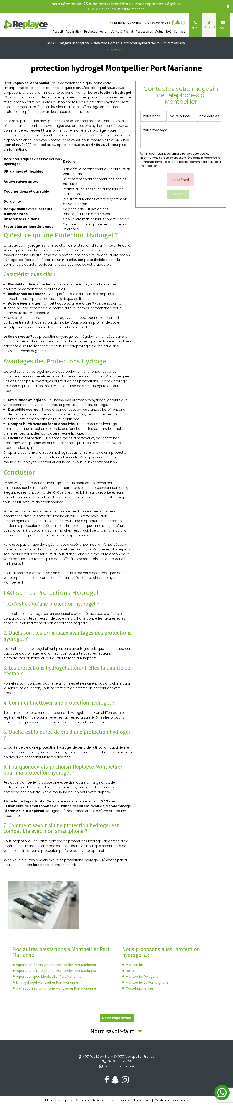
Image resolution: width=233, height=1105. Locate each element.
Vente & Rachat (122, 32)
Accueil (58, 32)
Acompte (210, 27)
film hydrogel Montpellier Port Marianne (47, 982)
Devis (223, 28)
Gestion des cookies (171, 1100)
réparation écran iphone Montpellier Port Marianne (56, 964)
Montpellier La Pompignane (147, 982)
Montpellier (134, 964)
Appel (195, 27)
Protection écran (96, 32)
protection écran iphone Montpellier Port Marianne (56, 988)
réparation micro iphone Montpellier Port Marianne (56, 970)
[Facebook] (172, 22)
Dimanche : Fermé (119, 1066)
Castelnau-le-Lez (139, 988)
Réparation (73, 32)
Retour (116, 50)
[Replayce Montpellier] (26, 25)
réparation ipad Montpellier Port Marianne (49, 976)
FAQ (168, 32)
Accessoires (144, 32)
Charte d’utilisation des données (102, 1100)
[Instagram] (183, 22)
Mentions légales (59, 1100)
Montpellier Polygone (142, 976)
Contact (179, 32)
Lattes (130, 970)
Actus (159, 32)
